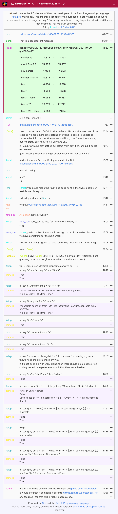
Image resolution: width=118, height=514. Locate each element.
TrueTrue (21, 276)
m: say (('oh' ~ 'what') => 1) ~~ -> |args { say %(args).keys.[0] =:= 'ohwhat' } (55, 410)
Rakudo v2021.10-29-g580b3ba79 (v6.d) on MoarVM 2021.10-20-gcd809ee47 (56, 79)
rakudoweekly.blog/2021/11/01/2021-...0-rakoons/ (46, 163)
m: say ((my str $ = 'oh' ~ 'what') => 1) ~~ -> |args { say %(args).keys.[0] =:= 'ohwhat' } (58, 433)
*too (21, 225)
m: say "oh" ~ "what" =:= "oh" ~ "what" (40, 374)
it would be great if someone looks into (58, 492)
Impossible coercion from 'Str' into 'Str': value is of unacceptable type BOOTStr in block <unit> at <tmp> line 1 (57, 309)
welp (22, 427)
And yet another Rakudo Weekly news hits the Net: (47, 162)
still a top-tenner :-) (30, 117)
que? (22, 177)
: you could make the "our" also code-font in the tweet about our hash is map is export (58, 189)
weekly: (50, 204)
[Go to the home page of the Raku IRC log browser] (4, 3)
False (22, 337)
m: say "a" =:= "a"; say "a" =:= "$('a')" (39, 270)
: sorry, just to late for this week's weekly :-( (48, 221)
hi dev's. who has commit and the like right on (58, 488)
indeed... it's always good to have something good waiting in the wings (58, 242)
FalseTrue (22, 418)
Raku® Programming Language (72, 503)
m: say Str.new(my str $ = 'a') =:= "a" (39, 285)
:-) (20, 181)
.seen (26, 249)
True (21, 324)
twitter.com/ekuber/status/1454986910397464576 (46, 34)
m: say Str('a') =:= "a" (31, 320)
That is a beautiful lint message (36, 40)
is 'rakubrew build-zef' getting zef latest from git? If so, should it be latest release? (58, 147)
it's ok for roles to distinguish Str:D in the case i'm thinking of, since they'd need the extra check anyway (56, 358)
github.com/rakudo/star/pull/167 (80, 492)
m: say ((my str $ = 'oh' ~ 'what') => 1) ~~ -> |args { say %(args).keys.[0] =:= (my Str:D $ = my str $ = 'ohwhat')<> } (58, 471)
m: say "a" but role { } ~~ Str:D (36, 344)
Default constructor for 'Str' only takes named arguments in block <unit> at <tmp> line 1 (50, 292)
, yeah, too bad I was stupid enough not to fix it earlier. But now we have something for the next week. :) (57, 234)
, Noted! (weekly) (34, 214)
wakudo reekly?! (28, 170)
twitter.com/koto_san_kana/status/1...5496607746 (55, 204)
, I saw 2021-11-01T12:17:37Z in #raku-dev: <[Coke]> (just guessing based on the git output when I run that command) (58, 257)
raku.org (16, 16)
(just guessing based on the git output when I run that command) (54, 153)
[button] (114, 3)
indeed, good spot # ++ (34, 198)
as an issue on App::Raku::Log (89, 506)
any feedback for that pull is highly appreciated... (46, 496)
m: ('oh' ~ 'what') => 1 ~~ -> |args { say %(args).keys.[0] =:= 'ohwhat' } (57, 386)
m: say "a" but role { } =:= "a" (35, 332)
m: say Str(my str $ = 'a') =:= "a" (37, 301)
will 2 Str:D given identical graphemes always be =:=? (48, 265)
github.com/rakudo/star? (83, 488)
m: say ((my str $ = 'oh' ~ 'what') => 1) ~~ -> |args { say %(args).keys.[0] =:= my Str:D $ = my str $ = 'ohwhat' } (58, 452)
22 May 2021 (68, 27)
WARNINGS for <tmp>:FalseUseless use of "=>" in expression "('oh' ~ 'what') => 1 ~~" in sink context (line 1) (58, 396)
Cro (44, 503)
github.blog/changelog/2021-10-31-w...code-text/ (46, 124)
